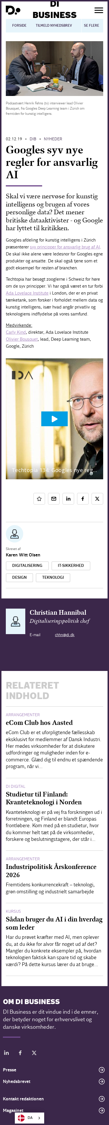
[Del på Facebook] (83, 499)
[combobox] (29, 1118)
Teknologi (53, 577)
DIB (33, 139)
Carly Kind (16, 332)
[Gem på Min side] (39, 499)
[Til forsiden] (13, 10)
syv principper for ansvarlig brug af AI (65, 247)
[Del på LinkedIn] (68, 499)
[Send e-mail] (54, 499)
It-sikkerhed (71, 565)
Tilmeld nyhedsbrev (54, 25)
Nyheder (53, 139)
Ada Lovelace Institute (27, 293)
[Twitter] (34, 1053)
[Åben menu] (98, 10)
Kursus (13, 911)
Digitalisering (27, 565)
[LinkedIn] (6, 1053)
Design (19, 577)
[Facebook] (20, 1053)
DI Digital (15, 786)
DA (30, 1118)
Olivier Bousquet (22, 339)
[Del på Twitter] (97, 499)
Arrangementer (23, 714)
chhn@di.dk (64, 634)
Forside (19, 25)
